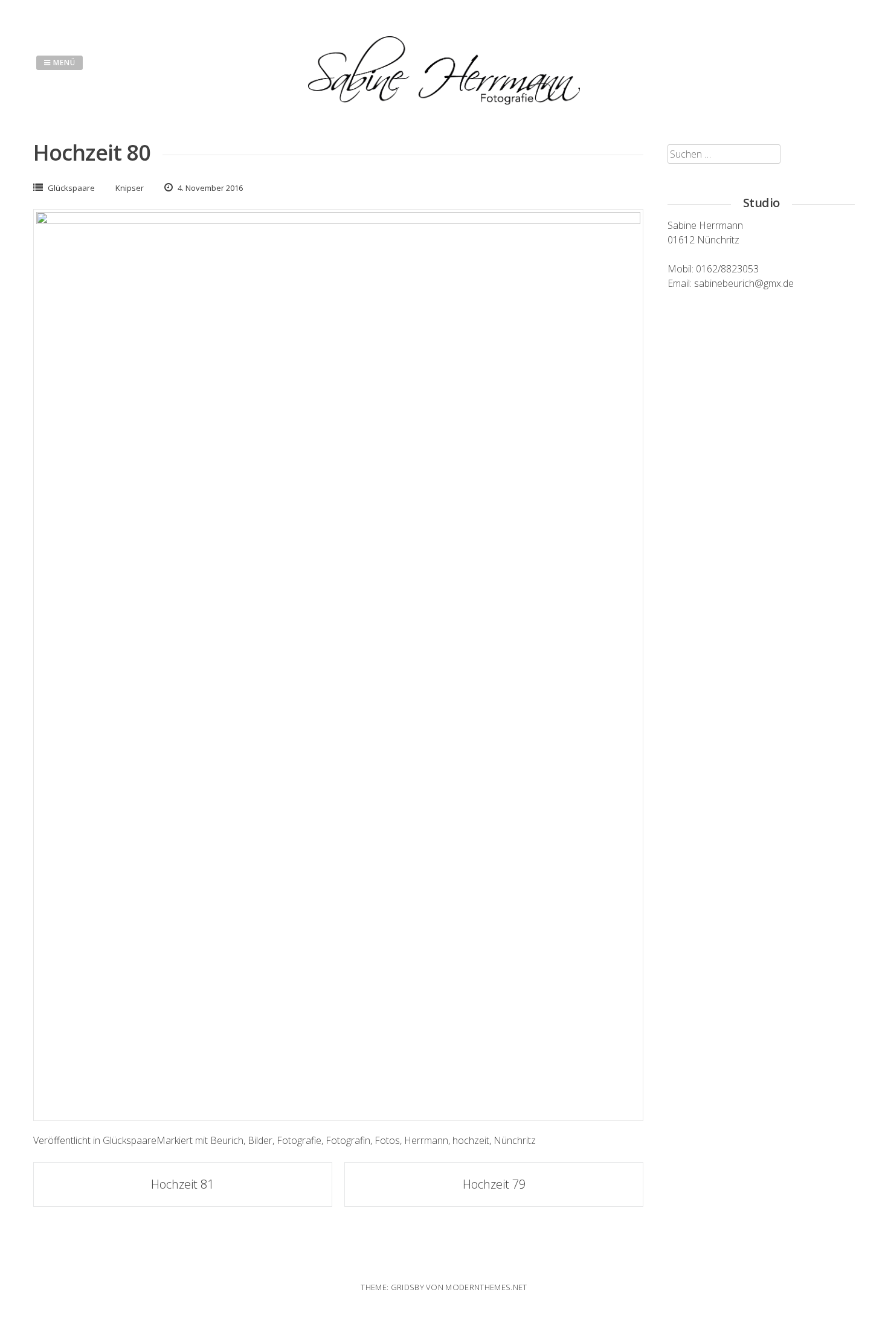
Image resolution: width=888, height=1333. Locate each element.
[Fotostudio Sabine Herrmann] (444, 101)
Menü (63, 62)
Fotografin (348, 1140)
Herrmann (426, 1140)
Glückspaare (71, 187)
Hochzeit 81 (182, 1184)
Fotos (387, 1140)
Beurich (226, 1140)
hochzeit (470, 1140)
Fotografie (299, 1140)
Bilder (260, 1140)
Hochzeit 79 (494, 1184)
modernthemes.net (486, 1287)
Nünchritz (515, 1140)
